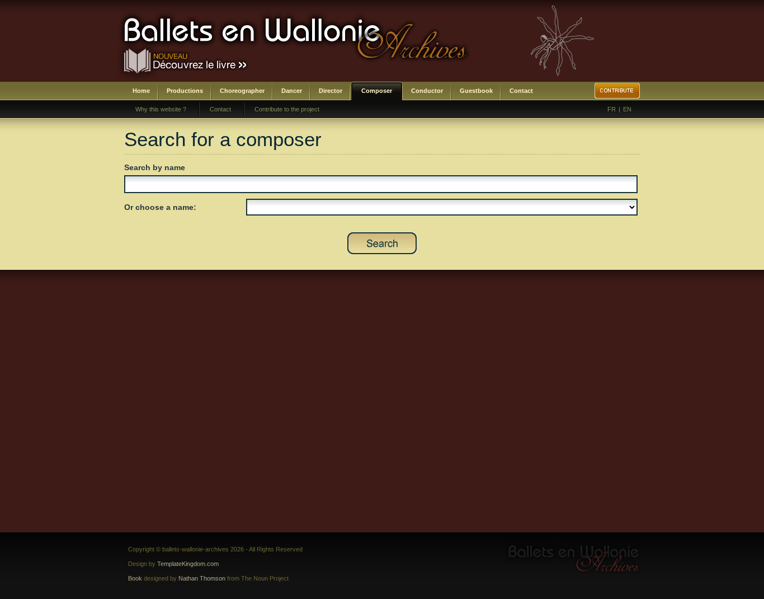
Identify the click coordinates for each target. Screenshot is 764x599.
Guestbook (476, 90)
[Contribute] (617, 91)
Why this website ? (160, 109)
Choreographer (242, 90)
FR (611, 109)
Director (330, 90)
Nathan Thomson (201, 578)
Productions (185, 90)
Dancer (291, 90)
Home (141, 90)
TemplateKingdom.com (188, 563)
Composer (376, 90)
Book (135, 578)
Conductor (427, 90)
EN (627, 109)
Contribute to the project (286, 109)
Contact (521, 90)
